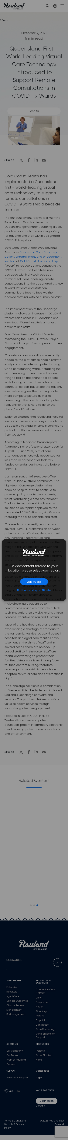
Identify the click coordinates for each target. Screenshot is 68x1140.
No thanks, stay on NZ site (34, 590)
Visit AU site (34, 582)
